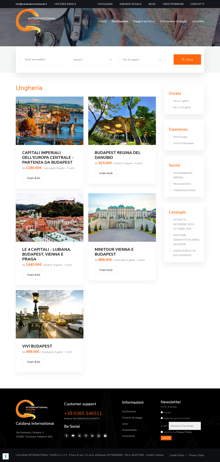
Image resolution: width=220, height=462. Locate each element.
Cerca (189, 59)
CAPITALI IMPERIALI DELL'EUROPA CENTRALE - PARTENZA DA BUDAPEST (48, 157)
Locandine (198, 21)
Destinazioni (129, 411)
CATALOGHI (105, 4)
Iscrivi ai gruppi (169, 406)
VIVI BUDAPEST (37, 346)
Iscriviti (166, 438)
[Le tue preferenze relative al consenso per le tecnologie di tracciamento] (6, 456)
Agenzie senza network (176, 418)
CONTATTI (197, 4)
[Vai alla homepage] (36, 21)
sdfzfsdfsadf (49, 121)
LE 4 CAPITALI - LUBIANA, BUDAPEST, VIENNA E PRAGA (46, 254)
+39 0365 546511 (65, 4)
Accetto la (169, 432)
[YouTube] (73, 435)
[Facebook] (66, 435)
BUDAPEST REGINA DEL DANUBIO (118, 155)
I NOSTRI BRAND (173, 4)
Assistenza (128, 436)
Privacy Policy (184, 432)
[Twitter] (79, 435)
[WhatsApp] (98, 435)
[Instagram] (85, 435)
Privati (167, 412)
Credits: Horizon (155, 455)
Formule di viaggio (132, 417)
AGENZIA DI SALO (131, 4)
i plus (125, 424)
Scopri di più (33, 178)
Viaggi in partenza (144, 21)
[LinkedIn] (92, 435)
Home (103, 21)
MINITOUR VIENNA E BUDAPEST (114, 252)
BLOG (152, 4)
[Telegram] (105, 435)
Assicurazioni (129, 430)
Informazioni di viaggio (173, 21)
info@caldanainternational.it (31, 4)
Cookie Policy (177, 455)
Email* (164, 426)
